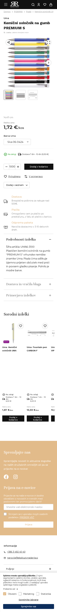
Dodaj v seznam (15, 185)
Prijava (28, 524)
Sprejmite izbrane (28, 599)
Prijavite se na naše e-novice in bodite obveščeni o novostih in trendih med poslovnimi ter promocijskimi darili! (24, 498)
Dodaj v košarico (39, 166)
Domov (7, 11)
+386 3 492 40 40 (16, 551)
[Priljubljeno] (20, 325)
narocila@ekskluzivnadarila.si (22, 557)
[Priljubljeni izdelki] (44, 4)
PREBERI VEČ (27, 517)
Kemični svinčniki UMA (45, 11)
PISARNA (18, 11)
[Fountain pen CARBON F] (38, 333)
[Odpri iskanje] (33, 4)
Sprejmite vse (28, 606)
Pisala (28, 11)
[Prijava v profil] (38, 4)
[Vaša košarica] (50, 4)
